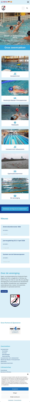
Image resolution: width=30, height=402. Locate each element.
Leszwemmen (15, 76)
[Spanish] (11, 1)
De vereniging (15, 198)
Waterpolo (15, 125)
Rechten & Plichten (6, 372)
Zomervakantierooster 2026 (12, 227)
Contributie (4, 370)
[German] (9, 1)
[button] (28, 374)
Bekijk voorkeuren (15, 397)
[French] (6, 1)
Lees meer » (5, 230)
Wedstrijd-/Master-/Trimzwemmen (15, 100)
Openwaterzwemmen (15, 174)
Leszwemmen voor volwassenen (10, 358)
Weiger (15, 393)
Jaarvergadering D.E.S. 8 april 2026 (14, 240)
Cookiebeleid (10, 400)
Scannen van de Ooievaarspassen (13, 254)
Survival (4, 353)
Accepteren (15, 389)
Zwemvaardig (6, 356)
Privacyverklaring (17, 400)
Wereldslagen (6, 354)
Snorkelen (5, 351)
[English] (4, 1)
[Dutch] (2, 1)
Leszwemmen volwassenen (15, 149)
